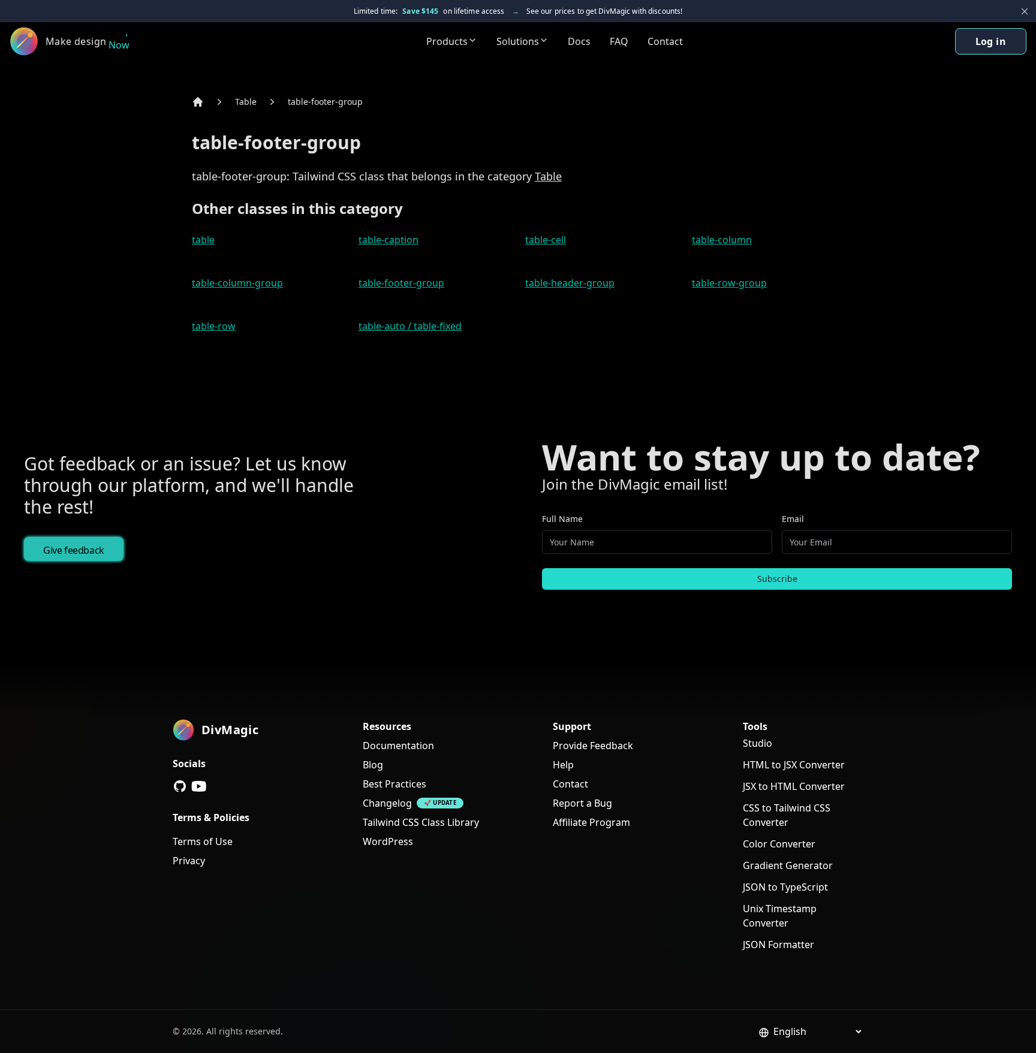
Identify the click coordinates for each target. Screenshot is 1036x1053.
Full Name (562, 518)
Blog (373, 764)
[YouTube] (199, 786)
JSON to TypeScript (785, 887)
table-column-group (237, 282)
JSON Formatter (778, 944)
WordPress (388, 841)
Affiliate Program (591, 822)
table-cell (545, 239)
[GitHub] (180, 786)
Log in (990, 41)
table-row (214, 326)
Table (246, 101)
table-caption (388, 239)
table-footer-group (325, 101)
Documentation (398, 745)
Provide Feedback (593, 745)
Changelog (387, 803)
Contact (665, 41)
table (203, 239)
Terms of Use (203, 841)
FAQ (619, 41)
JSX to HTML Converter (794, 786)
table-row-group (729, 282)
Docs (579, 41)
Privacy (189, 860)
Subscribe (777, 578)
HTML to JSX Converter (794, 764)
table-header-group (570, 282)
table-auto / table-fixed (410, 326)
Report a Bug (582, 803)
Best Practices (394, 783)
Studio (757, 743)
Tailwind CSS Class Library (421, 822)
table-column (722, 239)
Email (793, 518)
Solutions (517, 41)
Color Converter (779, 843)
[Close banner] (1024, 11)
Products (447, 41)
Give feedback (73, 550)
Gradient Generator (788, 865)
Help (563, 764)
